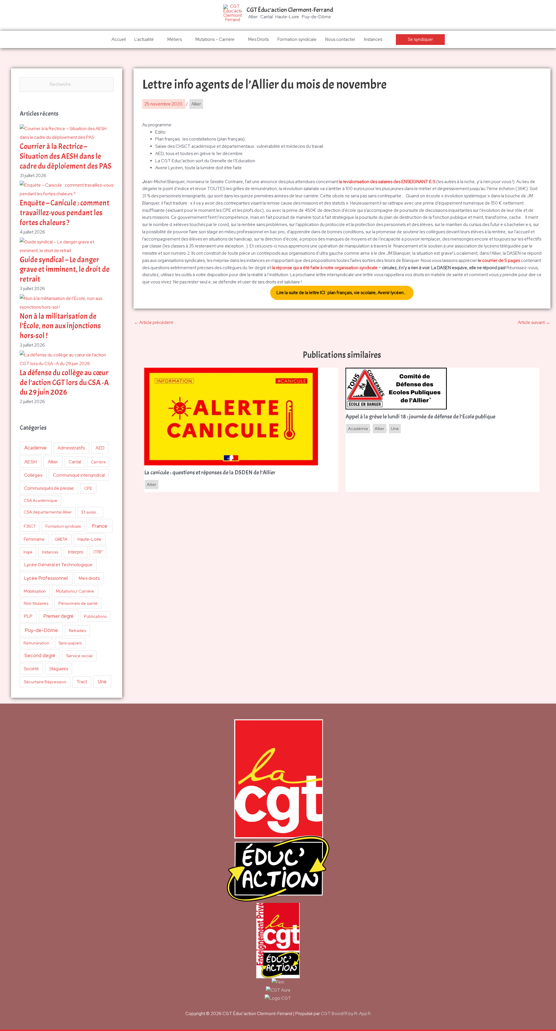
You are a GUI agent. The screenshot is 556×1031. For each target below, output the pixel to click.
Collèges (33, 475)
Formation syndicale (297, 39)
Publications (95, 616)
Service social (79, 655)
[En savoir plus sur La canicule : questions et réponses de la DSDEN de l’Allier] (231, 416)
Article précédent (153, 322)
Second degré (39, 655)
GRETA (61, 539)
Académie (35, 448)
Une (102, 681)
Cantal (75, 462)
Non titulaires (36, 603)
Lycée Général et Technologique (58, 565)
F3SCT (30, 526)
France (99, 525)
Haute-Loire (89, 539)
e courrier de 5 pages (499, 260)
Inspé (27, 552)
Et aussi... (90, 512)
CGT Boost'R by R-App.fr (346, 1014)
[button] (420, 39)
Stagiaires (58, 668)
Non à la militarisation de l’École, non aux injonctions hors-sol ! (60, 326)
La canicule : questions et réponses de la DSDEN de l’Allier (209, 473)
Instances (373, 39)
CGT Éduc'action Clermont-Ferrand (289, 10)
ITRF (98, 552)
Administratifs (71, 448)
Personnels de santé (78, 603)
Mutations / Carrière (75, 591)
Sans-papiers (70, 643)
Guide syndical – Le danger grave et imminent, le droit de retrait (64, 269)
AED (100, 448)
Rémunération (36, 643)
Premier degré (58, 616)
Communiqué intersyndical (79, 475)
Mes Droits (258, 39)
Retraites (77, 630)
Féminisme (34, 539)
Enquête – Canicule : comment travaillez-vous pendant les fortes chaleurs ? (64, 212)
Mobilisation (35, 591)
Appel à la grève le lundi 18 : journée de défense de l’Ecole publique (420, 417)
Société (31, 668)
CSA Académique (40, 500)
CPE (88, 488)
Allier (53, 462)
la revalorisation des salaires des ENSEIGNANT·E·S (387, 182)
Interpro (75, 552)
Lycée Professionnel (46, 578)
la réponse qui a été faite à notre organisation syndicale (325, 268)
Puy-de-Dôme (41, 630)
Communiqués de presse (49, 488)
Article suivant (534, 322)
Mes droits (89, 578)
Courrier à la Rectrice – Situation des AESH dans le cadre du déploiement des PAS (65, 156)
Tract (81, 682)
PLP (28, 616)
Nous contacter (340, 39)
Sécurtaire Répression (45, 681)
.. (342, 293)
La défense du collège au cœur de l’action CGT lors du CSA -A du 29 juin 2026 (64, 382)
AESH (30, 461)
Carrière (98, 462)
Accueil (118, 39)
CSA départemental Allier (48, 512)
